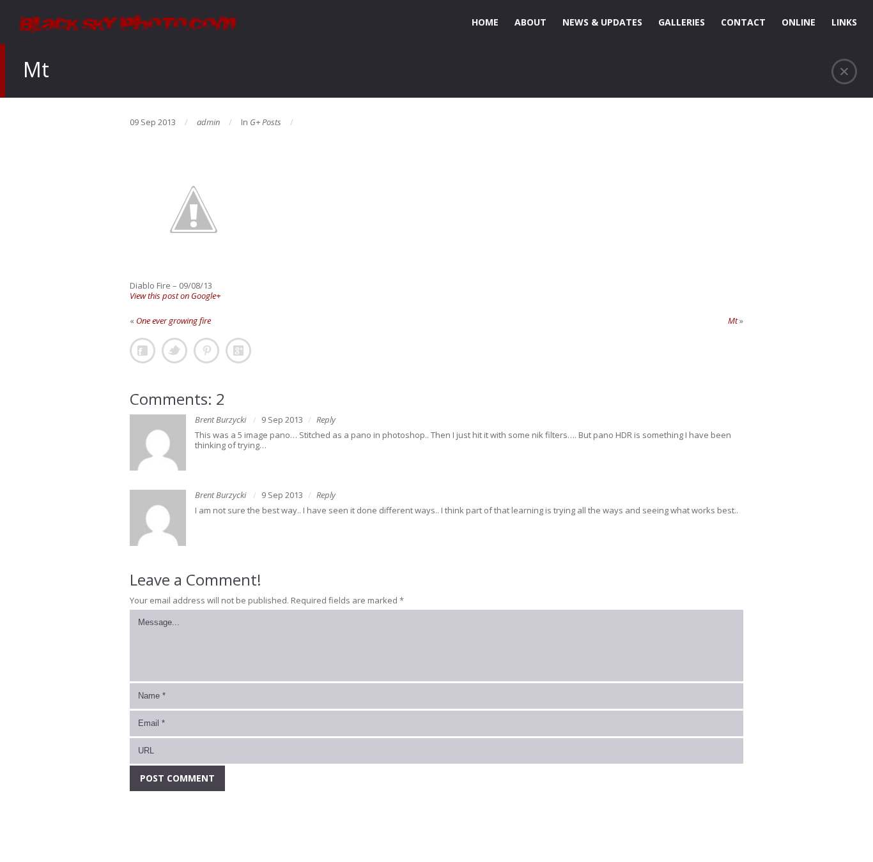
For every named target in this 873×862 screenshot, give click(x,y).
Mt (733, 320)
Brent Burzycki (220, 419)
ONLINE (798, 22)
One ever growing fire (173, 320)
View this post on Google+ (175, 295)
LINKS (844, 22)
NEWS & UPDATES (602, 22)
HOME (485, 22)
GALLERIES (681, 22)
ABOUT (530, 22)
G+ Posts (265, 122)
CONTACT (743, 22)
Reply (326, 419)
